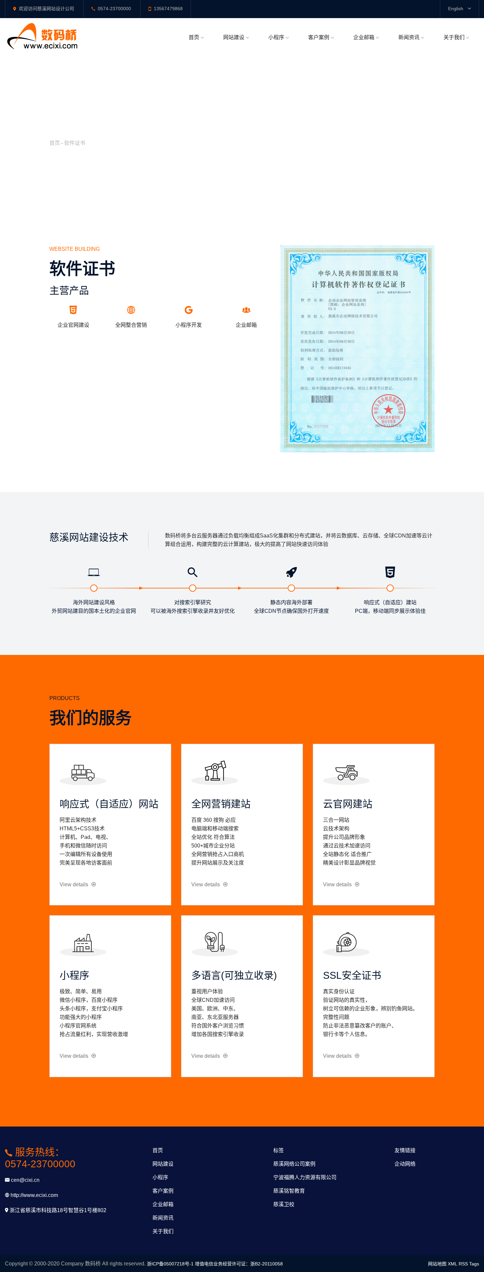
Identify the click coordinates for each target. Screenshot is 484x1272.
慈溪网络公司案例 (294, 1164)
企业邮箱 (363, 37)
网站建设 (233, 37)
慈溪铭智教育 (289, 1191)
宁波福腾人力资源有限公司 (304, 1177)
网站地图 (437, 1263)
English (456, 8)
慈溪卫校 (283, 1204)
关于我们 (454, 37)
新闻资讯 (408, 37)
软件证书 (74, 143)
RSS (463, 1263)
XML (452, 1263)
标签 (278, 1150)
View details (74, 884)
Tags (474, 1263)
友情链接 (405, 1150)
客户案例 (318, 37)
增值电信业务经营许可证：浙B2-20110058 (239, 1263)
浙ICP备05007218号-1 (170, 1263)
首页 (194, 37)
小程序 (276, 37)
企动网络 (405, 1164)
